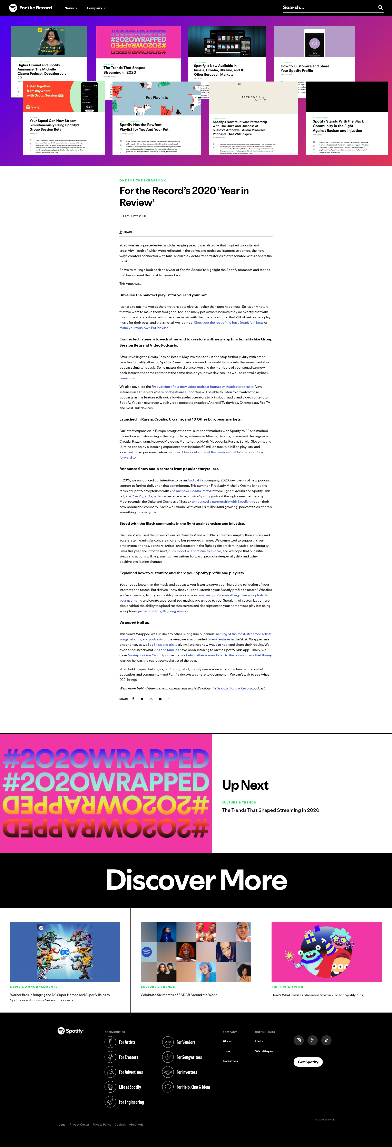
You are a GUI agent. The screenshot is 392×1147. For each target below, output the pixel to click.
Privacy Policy (101, 1125)
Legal (62, 1125)
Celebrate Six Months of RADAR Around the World (179, 995)
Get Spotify (310, 1061)
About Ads (136, 1125)
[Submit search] (379, 7)
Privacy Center (79, 1125)
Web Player (264, 1051)
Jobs (226, 1051)
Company (94, 8)
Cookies (120, 1125)
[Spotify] (30, 8)
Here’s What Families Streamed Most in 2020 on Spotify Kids (317, 995)
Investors (230, 1061)
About (228, 1041)
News (69, 8)
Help (259, 1041)
